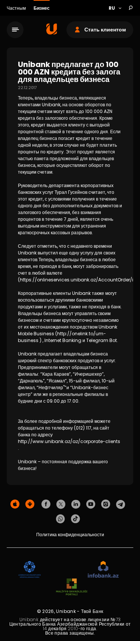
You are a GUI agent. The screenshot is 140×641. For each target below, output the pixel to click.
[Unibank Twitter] (60, 504)
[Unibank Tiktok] (75, 519)
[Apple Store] (14, 504)
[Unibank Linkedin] (75, 504)
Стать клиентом (105, 29)
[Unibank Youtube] (90, 504)
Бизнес (42, 8)
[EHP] (64, 570)
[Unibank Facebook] (45, 504)
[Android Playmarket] (29, 504)
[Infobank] (103, 570)
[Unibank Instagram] (105, 504)
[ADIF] (29, 570)
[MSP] (71, 587)
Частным (17, 8)
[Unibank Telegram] (120, 504)
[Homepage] (51, 33)
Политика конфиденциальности (70, 534)
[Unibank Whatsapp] (60, 519)
